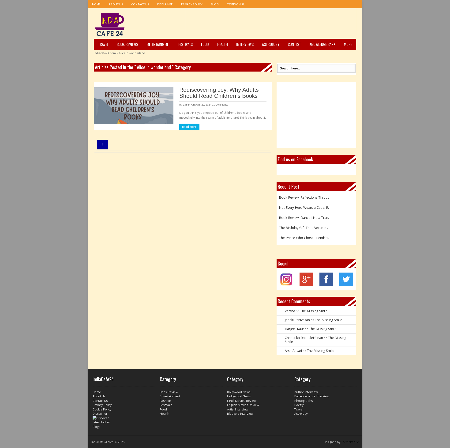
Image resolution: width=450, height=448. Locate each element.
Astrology (270, 44)
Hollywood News (239, 396)
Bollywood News (239, 392)
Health (222, 44)
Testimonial (236, 4)
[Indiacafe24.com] (110, 24)
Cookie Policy (102, 409)
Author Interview (306, 392)
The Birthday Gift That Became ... (304, 227)
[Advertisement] (270, 23)
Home (96, 4)
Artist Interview (237, 409)
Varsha (290, 311)
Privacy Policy (191, 4)
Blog (215, 4)
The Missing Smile (313, 311)
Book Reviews (127, 44)
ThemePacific (350, 442)
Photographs (303, 401)
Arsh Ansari (293, 350)
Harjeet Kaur (294, 329)
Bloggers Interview (240, 413)
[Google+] (306, 285)
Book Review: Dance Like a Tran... (304, 217)
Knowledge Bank (322, 44)
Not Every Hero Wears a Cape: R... (304, 207)
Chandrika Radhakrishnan (304, 337)
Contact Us (140, 4)
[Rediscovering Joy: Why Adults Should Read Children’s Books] (133, 105)
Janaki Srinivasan (297, 320)
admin (187, 104)
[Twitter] (346, 285)
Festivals (185, 44)
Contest (294, 44)
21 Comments (220, 104)
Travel (103, 44)
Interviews (245, 44)
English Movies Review (243, 405)
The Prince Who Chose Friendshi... (304, 237)
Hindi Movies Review (241, 401)
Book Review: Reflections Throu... (304, 197)
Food (205, 44)
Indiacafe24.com (105, 53)
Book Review (169, 392)
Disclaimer (165, 4)
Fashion (165, 401)
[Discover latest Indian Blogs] (124, 422)
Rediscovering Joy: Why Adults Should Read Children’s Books (219, 93)
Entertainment (158, 44)
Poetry (299, 405)
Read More (189, 127)
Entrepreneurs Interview (311, 396)
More (348, 44)
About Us (116, 4)
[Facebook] (326, 285)
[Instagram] (286, 285)
